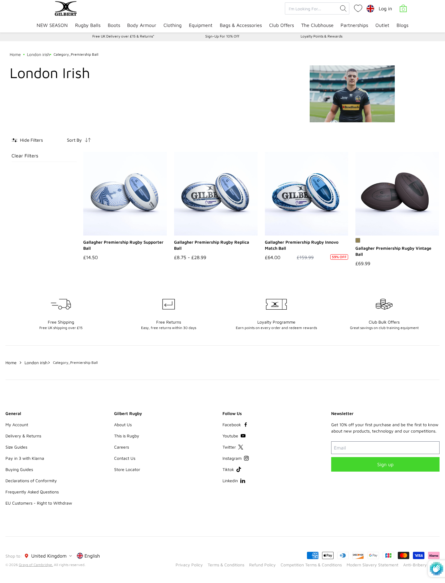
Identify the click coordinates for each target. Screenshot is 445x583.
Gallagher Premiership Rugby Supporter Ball (123, 245)
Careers (121, 447)
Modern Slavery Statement (372, 564)
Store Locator (127, 469)
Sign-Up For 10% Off (222, 36)
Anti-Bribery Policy (421, 564)
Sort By (74, 140)
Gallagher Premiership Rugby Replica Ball (211, 245)
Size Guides (16, 447)
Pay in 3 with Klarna (24, 458)
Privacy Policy (189, 564)
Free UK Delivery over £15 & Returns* (123, 36)
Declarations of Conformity (31, 480)
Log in (385, 8)
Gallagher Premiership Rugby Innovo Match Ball (301, 245)
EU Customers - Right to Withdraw (38, 503)
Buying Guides (19, 469)
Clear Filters (25, 155)
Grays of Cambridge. (36, 564)
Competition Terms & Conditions (311, 564)
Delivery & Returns (23, 435)
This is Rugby (126, 435)
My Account (16, 424)
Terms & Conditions (226, 564)
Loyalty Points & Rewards (321, 36)
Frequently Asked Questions (32, 491)
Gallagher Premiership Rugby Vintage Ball (393, 251)
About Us (123, 424)
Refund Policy (262, 564)
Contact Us (124, 458)
